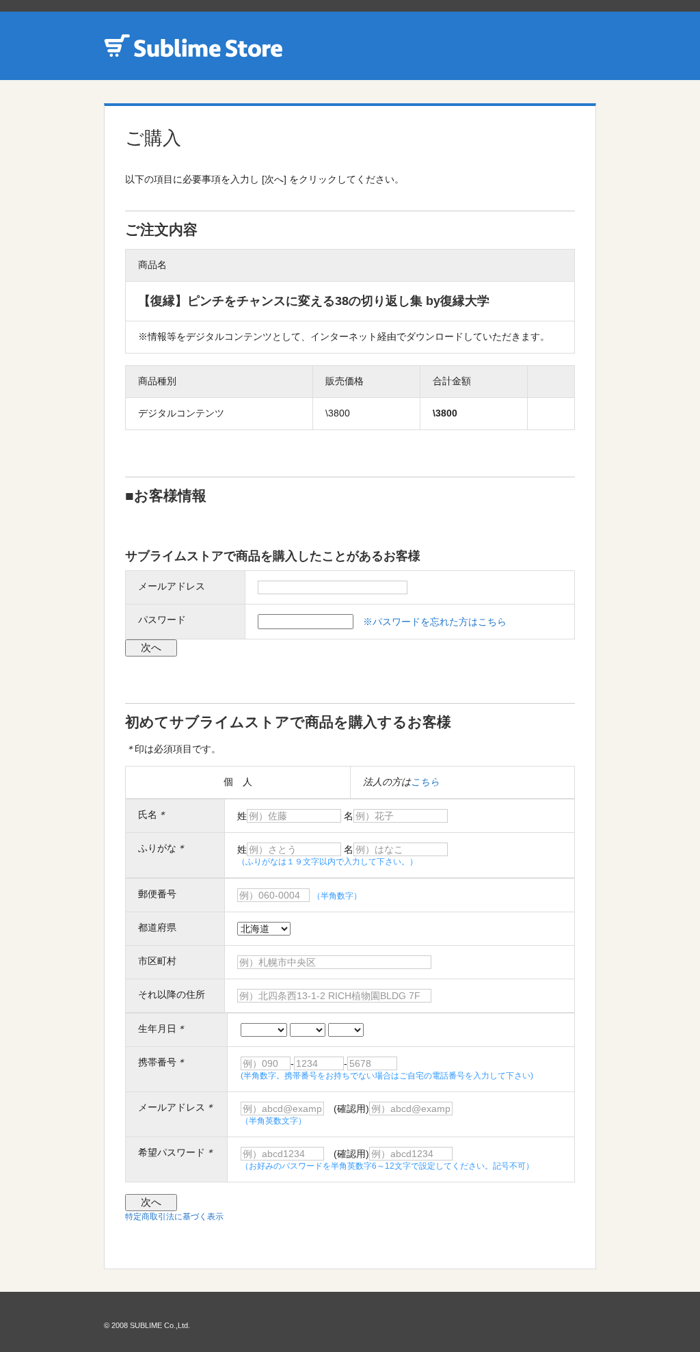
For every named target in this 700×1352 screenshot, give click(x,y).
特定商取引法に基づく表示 (174, 1216)
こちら (425, 781)
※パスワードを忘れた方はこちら (435, 621)
